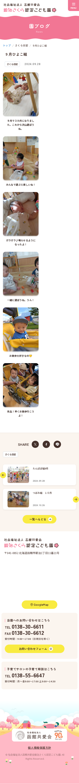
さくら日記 (10, 454)
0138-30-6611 (28, 626)
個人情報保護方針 (39, 748)
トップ (7, 45)
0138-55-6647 (28, 675)
